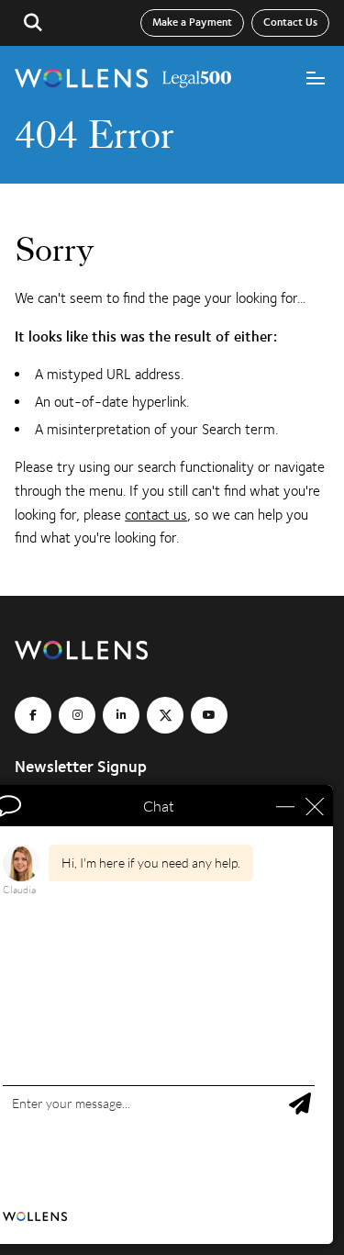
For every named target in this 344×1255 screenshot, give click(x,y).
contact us (156, 515)
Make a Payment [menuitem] (192, 22)
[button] (33, 23)
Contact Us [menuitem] (290, 22)
